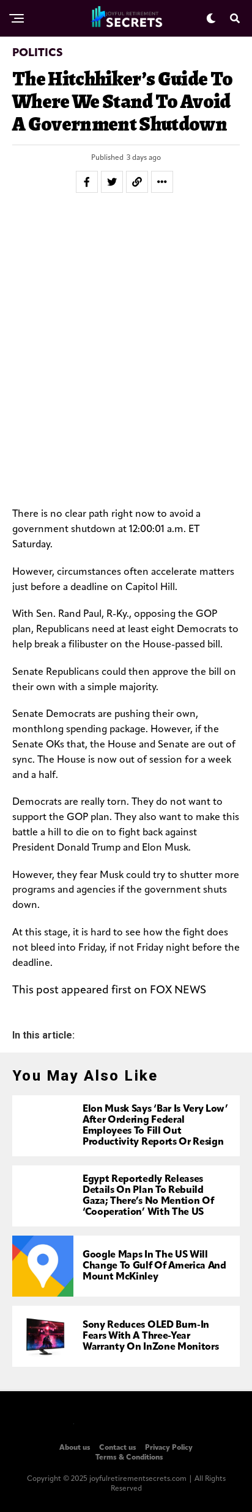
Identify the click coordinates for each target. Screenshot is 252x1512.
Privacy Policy (169, 1448)
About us (75, 1448)
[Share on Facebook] (87, 182)
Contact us (117, 1448)
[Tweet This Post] (112, 182)
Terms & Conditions (129, 1457)
